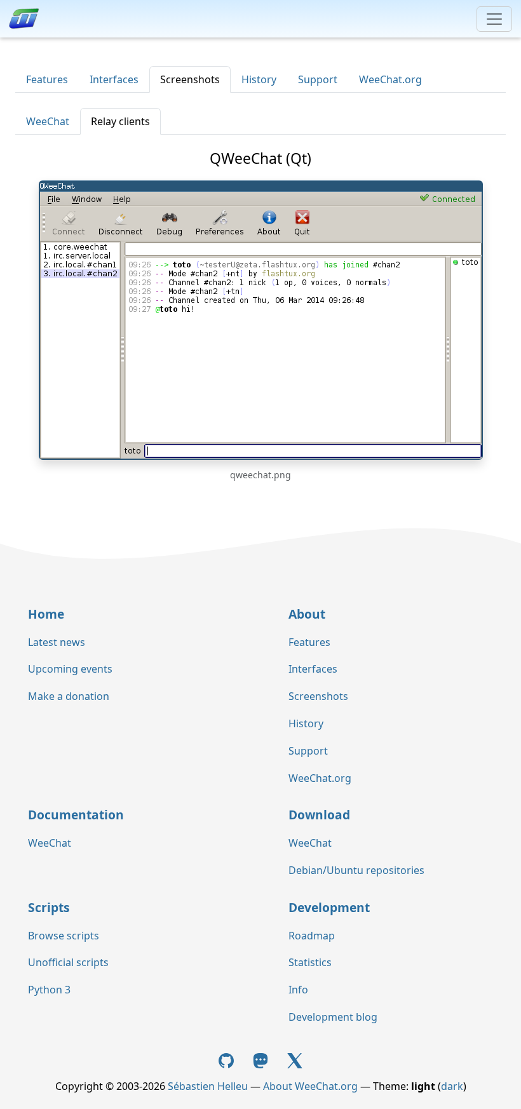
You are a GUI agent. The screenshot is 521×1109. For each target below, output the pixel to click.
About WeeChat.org (310, 1086)
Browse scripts (63, 936)
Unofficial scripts (68, 962)
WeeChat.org (390, 79)
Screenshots (190, 79)
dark (452, 1086)
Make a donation (68, 696)
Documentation (76, 814)
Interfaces (114, 79)
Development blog (332, 1017)
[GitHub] (228, 1059)
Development (329, 907)
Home (46, 613)
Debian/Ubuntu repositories (356, 870)
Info (298, 990)
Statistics (310, 962)
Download (319, 814)
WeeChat (47, 121)
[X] (295, 1059)
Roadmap (311, 936)
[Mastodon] (262, 1059)
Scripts (49, 907)
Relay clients (120, 121)
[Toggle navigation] (494, 19)
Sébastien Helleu (208, 1086)
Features (47, 79)
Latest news (56, 642)
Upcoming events (70, 669)
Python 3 (49, 990)
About (306, 613)
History (258, 79)
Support (317, 79)
